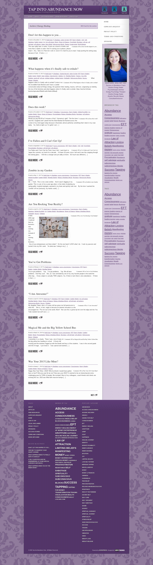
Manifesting (118, 146)
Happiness (31, 42)
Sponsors (108, 41)
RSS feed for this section (89, 26)
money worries (62, 458)
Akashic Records (64, 73)
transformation (110, 175)
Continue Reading (35, 58)
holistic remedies (120, 135)
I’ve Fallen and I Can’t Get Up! (45, 141)
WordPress (103, 550)
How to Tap (74, 17)
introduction (108, 138)
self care (85, 42)
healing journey (39, 42)
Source (84, 508)
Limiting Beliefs (32, 114)
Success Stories (47, 17)
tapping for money (111, 173)
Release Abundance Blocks (68, 114)
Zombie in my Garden (40, 170)
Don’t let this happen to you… (44, 35)
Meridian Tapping (70, 76)
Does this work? (37, 107)
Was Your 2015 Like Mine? (43, 361)
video (84, 536)
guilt (86, 40)
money (108, 149)
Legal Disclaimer (34, 423)
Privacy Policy (110, 31)
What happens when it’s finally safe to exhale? (53, 68)
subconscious (110, 163)
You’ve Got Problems (39, 262)
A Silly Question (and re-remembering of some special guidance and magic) (38, 461)
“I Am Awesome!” (38, 294)
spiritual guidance (49, 78)
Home (30, 17)
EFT (71, 40)
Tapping (120, 169)
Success (85, 78)
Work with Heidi (61, 17)
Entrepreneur (114, 130)
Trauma (67, 44)
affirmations (123, 118)
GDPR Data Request (112, 26)
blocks (116, 121)
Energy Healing (76, 40)
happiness (116, 133)
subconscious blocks (114, 166)
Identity (39, 76)
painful (115, 155)
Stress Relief (48, 44)
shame (43, 44)
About (37, 17)
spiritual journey (59, 78)
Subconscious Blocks (58, 44)
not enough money (116, 152)
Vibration (35, 80)
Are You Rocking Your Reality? (45, 204)
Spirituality (67, 78)
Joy (44, 42)
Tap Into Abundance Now (55, 9)
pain (112, 155)
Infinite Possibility (83, 112)
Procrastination (57, 114)
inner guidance (45, 76)
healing (123, 133)
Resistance (79, 42)
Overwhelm (73, 42)
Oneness (78, 76)
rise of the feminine (89, 492)
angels (107, 121)
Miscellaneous (60, 211)
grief (82, 40)
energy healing (110, 128)
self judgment (46, 148)
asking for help (65, 40)
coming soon (108, 124)
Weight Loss (119, 180)
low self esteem (50, 42)
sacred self (36, 78)
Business (122, 121)
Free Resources (34, 412)
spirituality (121, 160)
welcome (107, 182)
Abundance (57, 40)
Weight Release (82, 44)
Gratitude (85, 429)
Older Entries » (94, 394)
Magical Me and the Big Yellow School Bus (52, 327)
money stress (116, 150)
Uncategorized (73, 44)
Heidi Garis (49, 40)
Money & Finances (64, 42)
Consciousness (64, 112)
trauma (117, 175)
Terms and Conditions (113, 36)
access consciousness (59, 146)
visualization (109, 178)
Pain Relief (121, 155)
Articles (31, 409)
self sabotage (37, 44)
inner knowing (54, 76)
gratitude (108, 133)
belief (111, 121)
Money (56, 42)
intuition (60, 76)
